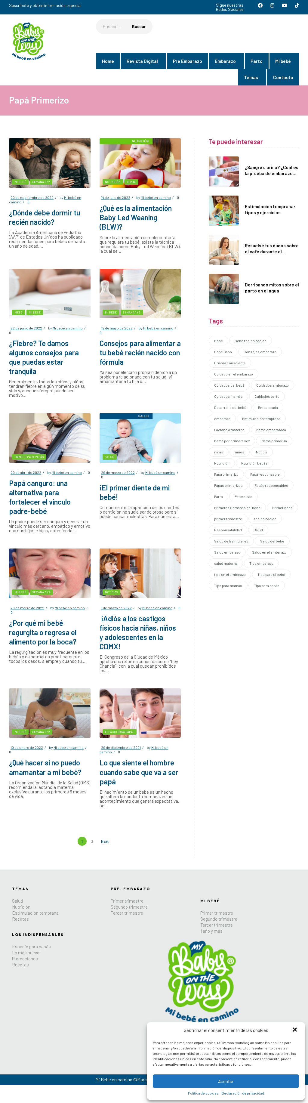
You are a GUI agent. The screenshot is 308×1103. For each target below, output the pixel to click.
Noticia (261, 452)
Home (108, 61)
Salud (109, 457)
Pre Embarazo (187, 61)
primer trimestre (228, 519)
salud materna (226, 563)
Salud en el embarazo (269, 552)
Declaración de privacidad (243, 1093)
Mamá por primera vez (232, 441)
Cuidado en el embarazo (233, 374)
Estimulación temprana (261, 418)
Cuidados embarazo (272, 385)
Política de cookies (203, 1093)
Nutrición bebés (254, 463)
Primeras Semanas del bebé (237, 507)
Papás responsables (271, 485)
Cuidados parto (266, 396)
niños (239, 452)
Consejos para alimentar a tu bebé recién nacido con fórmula (140, 352)
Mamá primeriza (274, 441)
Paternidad (243, 496)
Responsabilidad (228, 530)
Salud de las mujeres (231, 541)
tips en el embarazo (230, 574)
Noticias (111, 592)
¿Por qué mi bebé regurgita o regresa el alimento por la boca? (42, 632)
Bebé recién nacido (250, 340)
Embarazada (268, 407)
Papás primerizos (228, 485)
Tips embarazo (261, 563)
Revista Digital (142, 61)
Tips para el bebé (271, 574)
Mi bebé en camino (156, 197)
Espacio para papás (29, 457)
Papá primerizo (226, 474)
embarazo (222, 418)
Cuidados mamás (228, 396)
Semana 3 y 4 (41, 592)
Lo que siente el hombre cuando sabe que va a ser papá (139, 772)
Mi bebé (283, 61)
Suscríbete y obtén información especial (45, 5)
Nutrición (113, 182)
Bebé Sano (223, 352)
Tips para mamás (228, 585)
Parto (257, 61)
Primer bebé (282, 507)
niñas (218, 452)
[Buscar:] (124, 26)
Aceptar (226, 1081)
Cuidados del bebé (229, 385)
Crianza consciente (230, 363)
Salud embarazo (227, 552)
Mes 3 (18, 312)
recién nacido (265, 519)
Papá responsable (265, 474)
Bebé (218, 340)
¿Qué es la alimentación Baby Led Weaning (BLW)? (136, 217)
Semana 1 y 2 (41, 182)
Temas (251, 77)
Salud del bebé (272, 541)
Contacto (283, 77)
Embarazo (225, 61)
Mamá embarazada (271, 430)
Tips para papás (266, 585)
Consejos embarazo (260, 352)
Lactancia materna (229, 430)
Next (105, 841)
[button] (295, 1030)
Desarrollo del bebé (230, 407)
